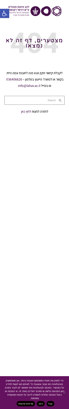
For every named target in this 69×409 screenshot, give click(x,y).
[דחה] (64, 392)
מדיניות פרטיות (25, 403)
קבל (50, 403)
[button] (4, 13)
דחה (41, 403)
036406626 (14, 79)
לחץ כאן (26, 111)
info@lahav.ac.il (29, 86)
